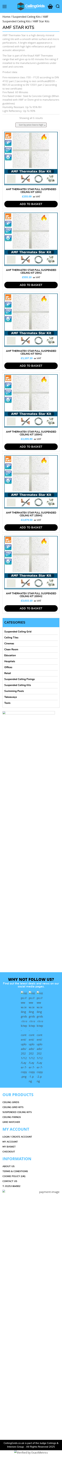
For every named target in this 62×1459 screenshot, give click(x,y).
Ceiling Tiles (11, 637)
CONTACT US (9, 1181)
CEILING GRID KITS (12, 1107)
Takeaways (10, 697)
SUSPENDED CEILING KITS (17, 1112)
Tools (7, 703)
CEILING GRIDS (10, 1102)
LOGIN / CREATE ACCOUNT (17, 1137)
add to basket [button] (31, 204)
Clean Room (11, 649)
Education (10, 655)
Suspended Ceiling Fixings (19, 679)
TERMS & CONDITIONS (15, 1171)
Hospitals (9, 661)
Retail (7, 673)
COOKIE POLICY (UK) (13, 1176)
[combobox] (31, 125)
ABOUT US (8, 1166)
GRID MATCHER (11, 1122)
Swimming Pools (14, 691)
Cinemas (9, 643)
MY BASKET (9, 1147)
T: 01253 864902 (11, 1186)
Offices (8, 667)
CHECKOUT (8, 1152)
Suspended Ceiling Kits (26, 16)
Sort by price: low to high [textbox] (31, 124)
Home (6, 16)
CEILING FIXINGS (11, 1117)
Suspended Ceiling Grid (17, 631)
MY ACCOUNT (10, 1142)
